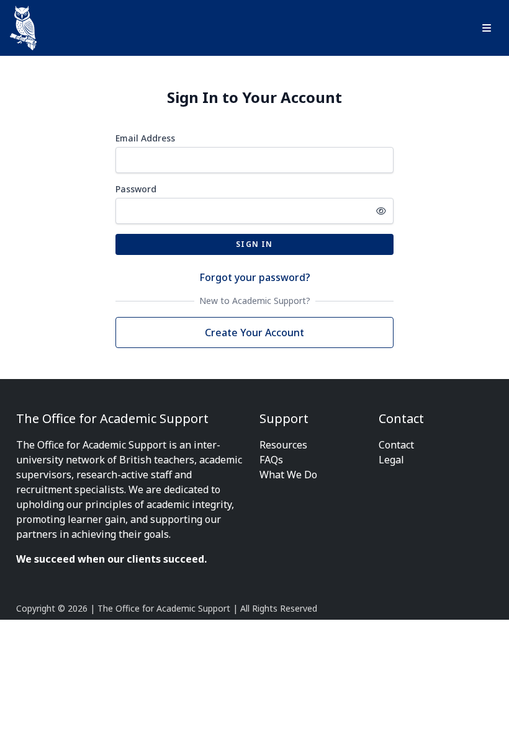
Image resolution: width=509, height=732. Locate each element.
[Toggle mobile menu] (486, 28)
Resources (283, 445)
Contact (396, 445)
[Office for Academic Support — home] (23, 28)
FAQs (271, 459)
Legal (391, 459)
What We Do (288, 474)
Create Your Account (254, 332)
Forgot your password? (254, 277)
